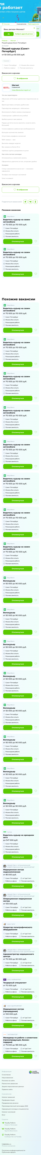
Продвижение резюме (10, 1103)
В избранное (22, 78)
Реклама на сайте (8, 1080)
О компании (6, 1075)
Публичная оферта (8, 1152)
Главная (4, 40)
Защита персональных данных (13, 1086)
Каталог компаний (8, 1112)
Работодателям (33, 24)
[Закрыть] (34, 28)
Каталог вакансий (8, 1097)
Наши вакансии (7, 1077)
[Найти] (36, 34)
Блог (3, 1115)
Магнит (13, 40)
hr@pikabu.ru (6, 1144)
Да (9, 34)
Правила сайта (7, 1089)
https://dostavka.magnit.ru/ (21, 90)
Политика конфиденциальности (13, 1150)
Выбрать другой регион (24, 34)
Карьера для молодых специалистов (15, 1109)
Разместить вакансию (10, 1083)
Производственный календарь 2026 (15, 1106)
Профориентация (8, 1100)
